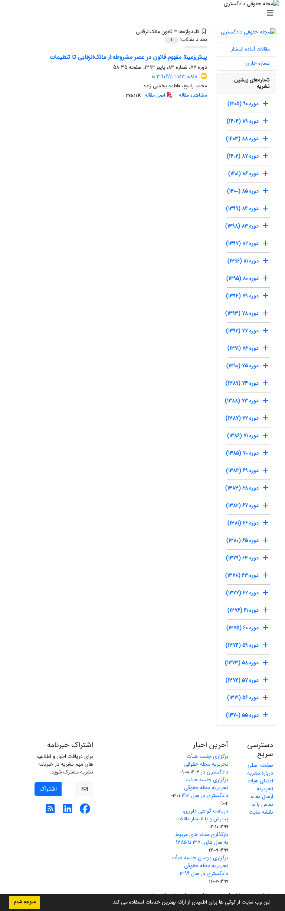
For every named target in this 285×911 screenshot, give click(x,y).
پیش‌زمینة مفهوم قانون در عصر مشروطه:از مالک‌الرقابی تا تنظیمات (128, 57)
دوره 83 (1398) (242, 226)
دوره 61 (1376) (243, 610)
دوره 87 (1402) (243, 156)
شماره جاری (258, 63)
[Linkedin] (68, 811)
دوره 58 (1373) (242, 663)
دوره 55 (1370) (242, 715)
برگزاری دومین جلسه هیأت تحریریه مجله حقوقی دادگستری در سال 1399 (199, 866)
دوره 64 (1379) (242, 558)
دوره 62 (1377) (242, 593)
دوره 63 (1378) (242, 575)
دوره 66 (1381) (243, 523)
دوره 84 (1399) (242, 208)
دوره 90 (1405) (243, 104)
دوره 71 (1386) (243, 436)
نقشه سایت (261, 812)
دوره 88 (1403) (242, 139)
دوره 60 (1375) (242, 628)
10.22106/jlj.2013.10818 (174, 76)
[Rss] (50, 811)
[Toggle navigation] (144, 13)
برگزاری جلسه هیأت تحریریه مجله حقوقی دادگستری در (206, 764)
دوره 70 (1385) (242, 453)
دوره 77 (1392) (242, 331)
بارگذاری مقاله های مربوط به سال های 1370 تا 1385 (201, 838)
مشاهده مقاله (193, 95)
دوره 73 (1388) (242, 401)
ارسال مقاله (261, 796)
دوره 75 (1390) (242, 366)
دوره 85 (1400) (243, 191)
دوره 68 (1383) (242, 488)
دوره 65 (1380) (242, 540)
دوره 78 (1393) (242, 313)
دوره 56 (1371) (243, 698)
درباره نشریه (260, 773)
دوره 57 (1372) (242, 680)
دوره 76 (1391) (243, 348)
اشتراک (48, 789)
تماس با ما (262, 804)
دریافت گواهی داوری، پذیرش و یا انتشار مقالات (202, 815)
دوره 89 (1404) (243, 121)
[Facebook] (85, 811)
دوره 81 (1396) (243, 261)
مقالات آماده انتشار (250, 49)
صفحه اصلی (260, 765)
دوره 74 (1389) (242, 383)
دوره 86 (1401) (243, 173)
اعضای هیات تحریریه (260, 785)
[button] (109, 903)
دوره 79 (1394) (242, 296)
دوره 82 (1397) (242, 243)
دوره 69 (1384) (242, 470)
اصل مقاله (146, 95)
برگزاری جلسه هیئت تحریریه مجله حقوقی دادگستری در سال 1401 (204, 787)
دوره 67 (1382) (242, 505)
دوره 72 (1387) (242, 418)
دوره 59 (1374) (242, 645)
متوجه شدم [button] (25, 902)
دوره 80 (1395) (242, 278)
